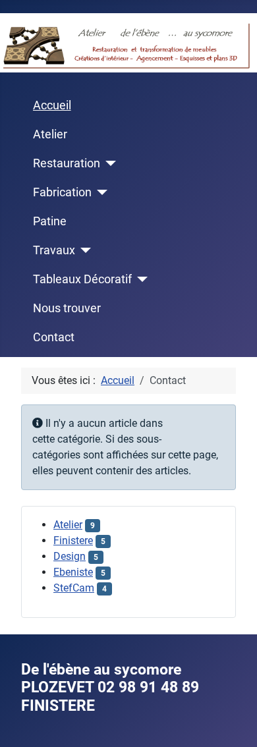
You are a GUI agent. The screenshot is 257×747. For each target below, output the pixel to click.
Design (69, 556)
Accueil (52, 105)
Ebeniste (73, 572)
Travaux (54, 250)
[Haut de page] (233, 722)
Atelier (50, 134)
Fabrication (62, 192)
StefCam (73, 588)
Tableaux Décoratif (82, 279)
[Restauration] (108, 163)
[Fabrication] (100, 192)
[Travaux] (83, 250)
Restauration (66, 163)
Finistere (73, 540)
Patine (50, 221)
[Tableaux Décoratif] (140, 279)
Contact (53, 337)
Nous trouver (67, 308)
